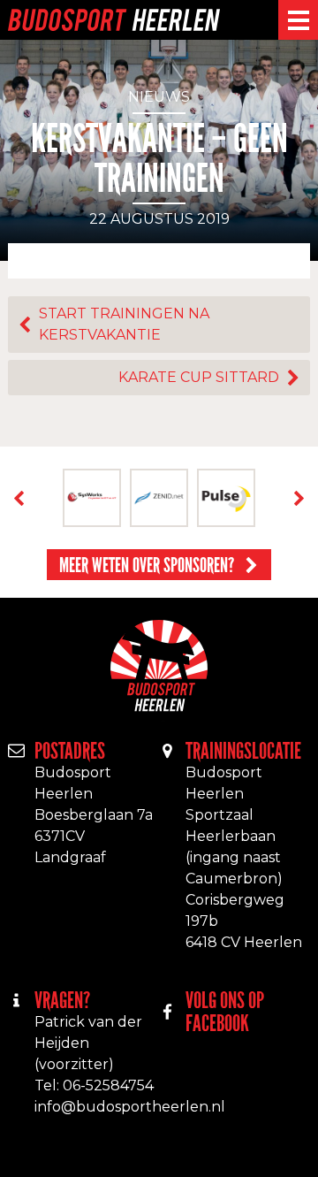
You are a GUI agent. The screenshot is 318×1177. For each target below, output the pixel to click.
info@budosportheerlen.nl (129, 1106)
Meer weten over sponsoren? (146, 565)
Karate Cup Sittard (198, 377)
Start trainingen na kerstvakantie (124, 324)
